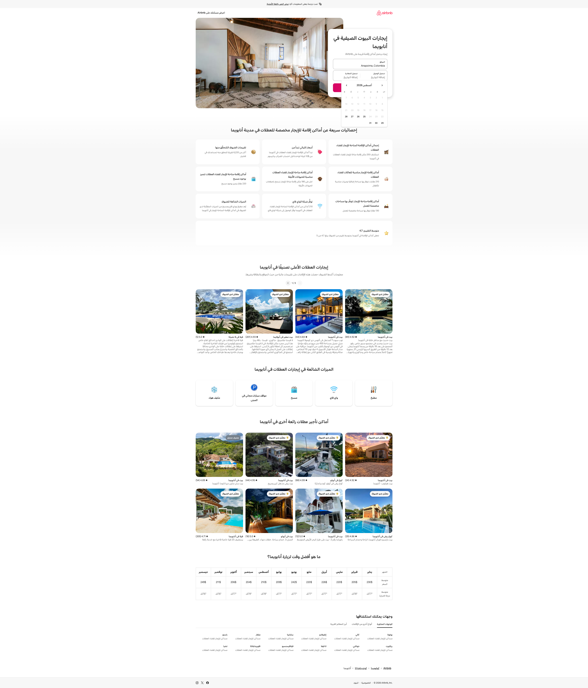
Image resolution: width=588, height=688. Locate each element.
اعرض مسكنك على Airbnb (211, 12)
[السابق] (299, 283)
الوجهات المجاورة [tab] (384, 624)
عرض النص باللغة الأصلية (278, 4)
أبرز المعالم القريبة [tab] (338, 624)
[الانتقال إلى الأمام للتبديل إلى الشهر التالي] (347, 85)
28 (346, 116)
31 (370, 123)
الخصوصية (366, 682)
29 (382, 123)
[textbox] (374, 77)
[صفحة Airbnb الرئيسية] (384, 13)
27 (352, 116)
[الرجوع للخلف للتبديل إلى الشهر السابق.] (382, 85)
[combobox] (360, 66)
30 (376, 123)
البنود (356, 682)
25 (364, 116)
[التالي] (288, 283)
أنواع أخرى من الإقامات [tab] (362, 624)
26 (358, 116)
